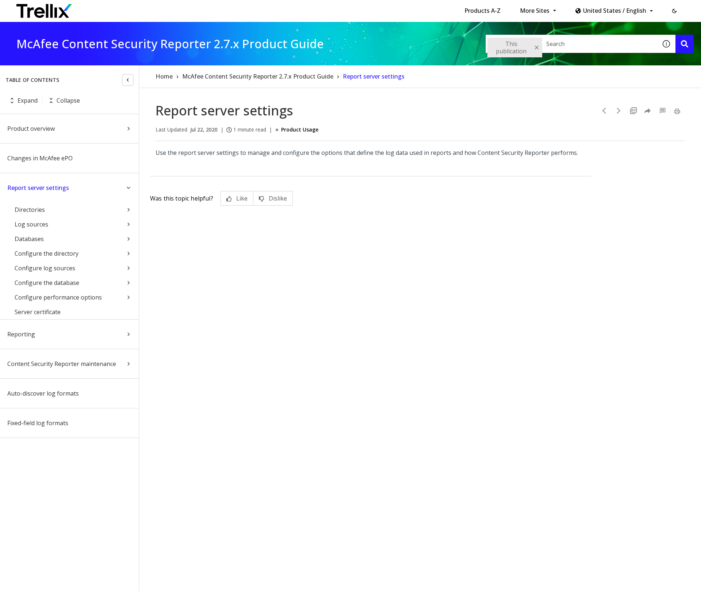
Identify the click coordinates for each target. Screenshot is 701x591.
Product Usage (299, 129)
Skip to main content (120, 8)
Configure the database (47, 283)
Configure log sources (45, 268)
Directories (30, 210)
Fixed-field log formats (37, 423)
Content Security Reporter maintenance (61, 364)
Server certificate (38, 312)
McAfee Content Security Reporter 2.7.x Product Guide (257, 76)
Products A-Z (482, 11)
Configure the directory (46, 253)
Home (164, 76)
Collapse (68, 100)
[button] (674, 11)
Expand (28, 100)
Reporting (21, 334)
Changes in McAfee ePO (40, 158)
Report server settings (38, 188)
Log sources (31, 224)
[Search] (684, 44)
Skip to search (176, 8)
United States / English (614, 11)
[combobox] (571, 44)
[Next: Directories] (619, 110)
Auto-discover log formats (43, 393)
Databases (29, 239)
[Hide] (127, 80)
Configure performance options (58, 297)
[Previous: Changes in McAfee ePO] (604, 110)
